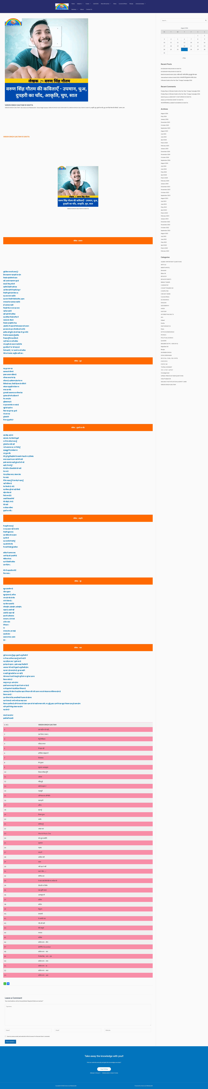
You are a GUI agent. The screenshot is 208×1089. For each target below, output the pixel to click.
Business (74, 9)
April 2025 (164, 140)
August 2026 (164, 113)
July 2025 (163, 134)
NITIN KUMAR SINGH (167, 332)
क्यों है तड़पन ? (42, 786)
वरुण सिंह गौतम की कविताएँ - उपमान (114, 107)
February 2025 (165, 145)
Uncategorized (165, 373)
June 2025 (164, 137)
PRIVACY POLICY (95, 1073)
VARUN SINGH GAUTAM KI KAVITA (80, 107)
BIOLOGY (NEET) (166, 279)
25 (171, 49)
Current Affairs (123, 3)
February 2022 (165, 251)
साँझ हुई (40, 781)
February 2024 (165, 180)
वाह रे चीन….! (42, 871)
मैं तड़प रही (41, 748)
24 (164, 49)
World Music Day (44, 833)
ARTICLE (163, 264)
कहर (39, 862)
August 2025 (164, 131)
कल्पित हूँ (40, 824)
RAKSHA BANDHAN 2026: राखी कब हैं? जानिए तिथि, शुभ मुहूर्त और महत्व (179, 74)
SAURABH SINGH (166, 352)
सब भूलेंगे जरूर (42, 890)
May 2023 (164, 207)
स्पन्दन (40, 933)
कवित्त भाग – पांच (43, 961)
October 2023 (165, 192)
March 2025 (164, 142)
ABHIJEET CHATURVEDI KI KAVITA (180, 97)
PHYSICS (163, 335)
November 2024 (165, 154)
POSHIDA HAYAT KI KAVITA (174, 100)
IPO (162, 317)
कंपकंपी (40, 914)
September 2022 (165, 230)
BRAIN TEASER (165, 282)
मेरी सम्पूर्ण (41, 928)
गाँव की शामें (41, 923)
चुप (95, 107)
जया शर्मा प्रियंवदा (165, 102)
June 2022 (164, 239)
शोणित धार (41, 876)
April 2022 (164, 245)
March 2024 (164, 178)
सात (124, 107)
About (82, 9)
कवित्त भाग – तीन (43, 942)
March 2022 (164, 248)
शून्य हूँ (40, 810)
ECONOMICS (165, 299)
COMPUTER (164, 291)
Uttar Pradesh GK (166, 378)
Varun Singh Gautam (42, 107)
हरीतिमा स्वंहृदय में (43, 753)
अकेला (40, 777)
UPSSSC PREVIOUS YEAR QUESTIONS (172, 376)
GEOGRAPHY (165, 305)
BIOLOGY (164, 276)
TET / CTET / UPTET (167, 370)
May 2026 (164, 116)
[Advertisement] (78, 123)
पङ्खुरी (40, 791)
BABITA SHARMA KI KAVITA (179, 102)
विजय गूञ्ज (41, 814)
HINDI (163, 308)
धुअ (104, 107)
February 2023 (165, 216)
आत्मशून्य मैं (41, 895)
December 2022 (165, 221)
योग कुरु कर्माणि (42, 838)
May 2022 (164, 242)
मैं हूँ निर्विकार (41, 739)
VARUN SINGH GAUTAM (12, 107)
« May (184, 58)
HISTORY (163, 311)
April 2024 (164, 175)
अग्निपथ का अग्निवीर (44, 796)
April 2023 (164, 210)
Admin (163, 100)
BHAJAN (163, 270)
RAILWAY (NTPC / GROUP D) (169, 343)
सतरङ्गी (40, 800)
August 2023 (164, 198)
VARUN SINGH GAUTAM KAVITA (59, 107)
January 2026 (164, 119)
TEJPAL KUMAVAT (166, 367)
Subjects (79, 3)
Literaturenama (140, 3)
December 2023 (165, 186)
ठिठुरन (40, 909)
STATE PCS (164, 361)
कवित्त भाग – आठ (43, 975)
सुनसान (40, 843)
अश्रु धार (41, 829)
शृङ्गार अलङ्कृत (43, 767)
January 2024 (164, 183)
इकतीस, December (44, 947)
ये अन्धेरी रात (42, 918)
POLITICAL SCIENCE (167, 337)
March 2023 (164, 213)
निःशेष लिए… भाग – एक (45, 956)
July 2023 (163, 201)
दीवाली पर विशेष (42, 885)
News (114, 3)
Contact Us (89, 9)
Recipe (131, 3)
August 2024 (164, 163)
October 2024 (165, 157)
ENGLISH (163, 302)
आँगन (39, 805)
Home (73, 3)
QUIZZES (95, 3)
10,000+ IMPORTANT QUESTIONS (171, 261)
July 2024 (163, 166)
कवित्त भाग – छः (42, 966)
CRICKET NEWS (165, 294)
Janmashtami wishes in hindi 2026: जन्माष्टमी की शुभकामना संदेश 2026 (178, 77)
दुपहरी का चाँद (100, 107)
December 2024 (165, 151)
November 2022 (165, 224)
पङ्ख (40, 848)
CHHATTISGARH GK (167, 288)
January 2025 (164, 148)
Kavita (163, 323)
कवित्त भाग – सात (43, 970)
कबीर (39, 819)
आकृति (92, 107)
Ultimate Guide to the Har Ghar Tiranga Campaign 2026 (176, 80)
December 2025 (165, 122)
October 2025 (165, 125)
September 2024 (165, 160)
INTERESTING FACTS (167, 314)
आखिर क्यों (41, 857)
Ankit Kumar (164, 97)
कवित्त (40, 900)
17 (164, 46)
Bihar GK (163, 273)
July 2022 (163, 236)
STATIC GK (164, 364)
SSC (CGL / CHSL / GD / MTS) (169, 358)
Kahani (163, 320)
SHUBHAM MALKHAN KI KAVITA (171, 68)
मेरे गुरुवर (40, 763)
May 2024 (164, 172)
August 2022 (164, 233)
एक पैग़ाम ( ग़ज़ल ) (43, 734)
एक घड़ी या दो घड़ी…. (44, 729)
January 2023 (164, 219)
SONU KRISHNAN (166, 355)
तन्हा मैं (40, 852)
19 (177, 46)
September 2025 (165, 128)
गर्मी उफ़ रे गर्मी (42, 866)
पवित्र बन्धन (41, 744)
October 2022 (165, 227)
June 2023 (164, 204)
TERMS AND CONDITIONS (110, 1073)
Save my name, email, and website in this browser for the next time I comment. (28, 1036)
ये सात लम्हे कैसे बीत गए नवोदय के (47, 881)
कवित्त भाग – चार (43, 951)
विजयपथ (40, 758)
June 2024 (164, 169)
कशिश (40, 937)
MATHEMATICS (166, 326)
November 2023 (165, 189)
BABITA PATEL (165, 267)
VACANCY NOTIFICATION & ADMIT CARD (174, 381)
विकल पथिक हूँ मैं (43, 772)
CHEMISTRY (164, 285)
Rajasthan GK (164, 346)
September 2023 (165, 195)
